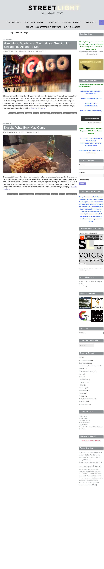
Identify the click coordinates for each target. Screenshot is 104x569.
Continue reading (38, 108)
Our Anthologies (72, 27)
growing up (45, 113)
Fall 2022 (81, 457)
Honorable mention (86, 462)
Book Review (84, 379)
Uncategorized (83, 404)
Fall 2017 (28, 113)
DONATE (29, 27)
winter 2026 (88, 485)
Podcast (81, 393)
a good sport (12, 194)
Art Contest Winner (85, 360)
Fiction (81, 368)
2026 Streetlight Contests (48, 27)
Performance (83, 416)
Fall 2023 (86, 457)
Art (80, 357)
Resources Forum (84, 422)
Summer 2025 (99, 478)
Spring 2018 (82, 469)
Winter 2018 (82, 480)
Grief (90, 459)
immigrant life (56, 113)
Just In (81, 374)
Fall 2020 (92, 455)
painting (81, 466)
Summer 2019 (97, 474)
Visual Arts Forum (84, 420)
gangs (36, 113)
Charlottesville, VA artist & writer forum (91, 427)
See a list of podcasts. (85, 270)
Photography (83, 390)
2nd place (87, 452)
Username (82, 165)
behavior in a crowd (42, 194)
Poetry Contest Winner (86, 399)
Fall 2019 (87, 455)
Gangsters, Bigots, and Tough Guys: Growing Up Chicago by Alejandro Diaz (37, 45)
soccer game (71, 194)
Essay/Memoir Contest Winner (88, 366)
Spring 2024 (89, 471)
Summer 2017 (82, 473)
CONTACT (77, 22)
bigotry (12, 113)
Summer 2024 (91, 478)
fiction (85, 460)
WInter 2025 (82, 485)
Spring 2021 (95, 469)
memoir (99, 462)
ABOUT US (66, 22)
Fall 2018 (81, 455)
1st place (81, 452)
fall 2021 (98, 455)
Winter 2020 (94, 480)
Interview (83, 382)
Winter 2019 (88, 480)
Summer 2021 (91, 476)
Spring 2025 (96, 471)
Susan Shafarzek (26, 51)
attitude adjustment (27, 194)
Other (81, 385)
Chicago (20, 113)
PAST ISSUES (29, 22)
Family (81, 460)
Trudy (22, 132)
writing (94, 485)
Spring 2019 (88, 469)
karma (62, 194)
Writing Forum (83, 418)
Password (81, 172)
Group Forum (83, 424)
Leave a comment (40, 51)
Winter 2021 (82, 482)
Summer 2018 (89, 473)
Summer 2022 (98, 476)
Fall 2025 (98, 457)
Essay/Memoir (7, 39)
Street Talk (53, 22)
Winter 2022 (89, 482)
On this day (82, 388)
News (80, 377)
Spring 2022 (82, 471)
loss (94, 462)
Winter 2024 (96, 482)
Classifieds (82, 429)
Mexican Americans (70, 113)
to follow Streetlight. (91, 440)
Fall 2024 (92, 457)
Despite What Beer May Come (24, 127)
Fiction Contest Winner (86, 371)
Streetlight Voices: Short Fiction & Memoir (88, 268)
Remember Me (84, 179)
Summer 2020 (83, 476)
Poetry (81, 396)
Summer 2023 (83, 478)
